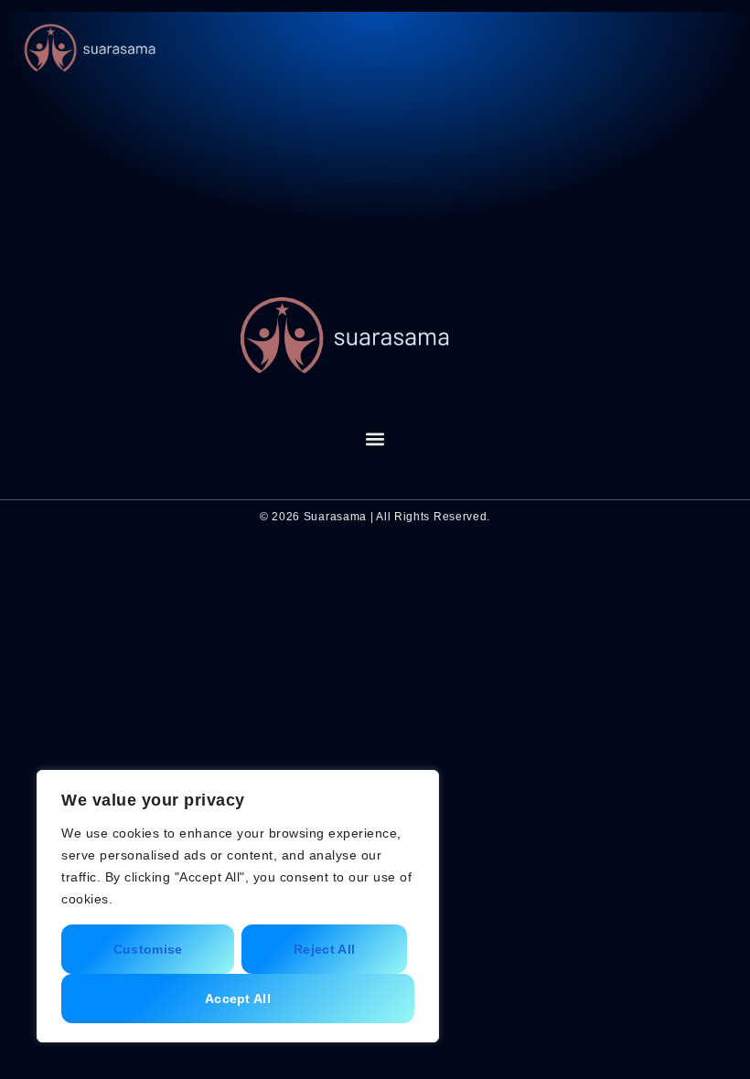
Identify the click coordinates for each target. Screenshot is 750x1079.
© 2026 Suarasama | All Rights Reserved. (375, 516)
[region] (238, 906)
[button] (717, 49)
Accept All (238, 998)
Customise (148, 949)
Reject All (324, 949)
